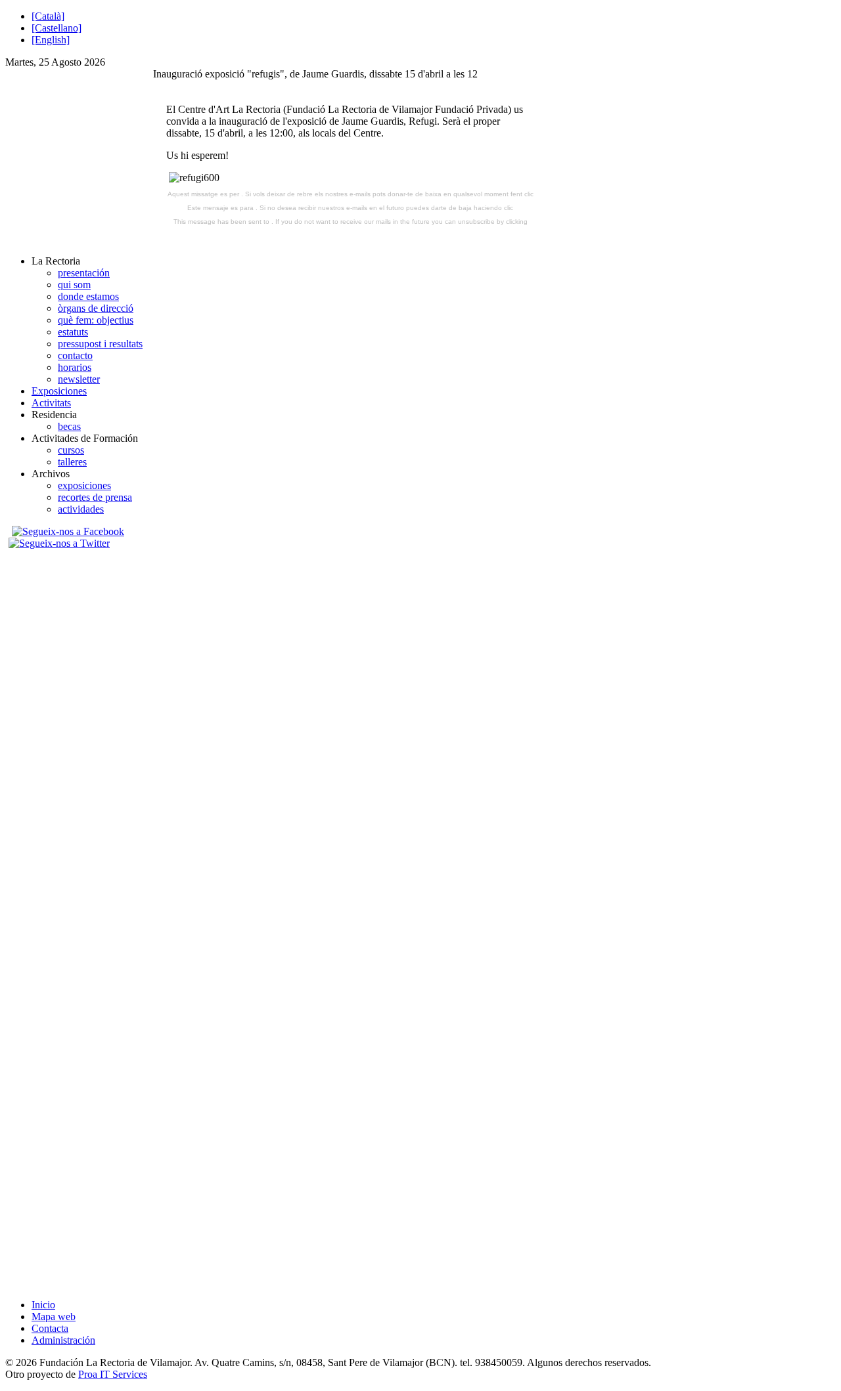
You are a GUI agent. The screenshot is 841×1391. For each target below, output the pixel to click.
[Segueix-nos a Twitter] (60, 543)
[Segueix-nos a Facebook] (66, 531)
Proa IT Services (112, 1374)
